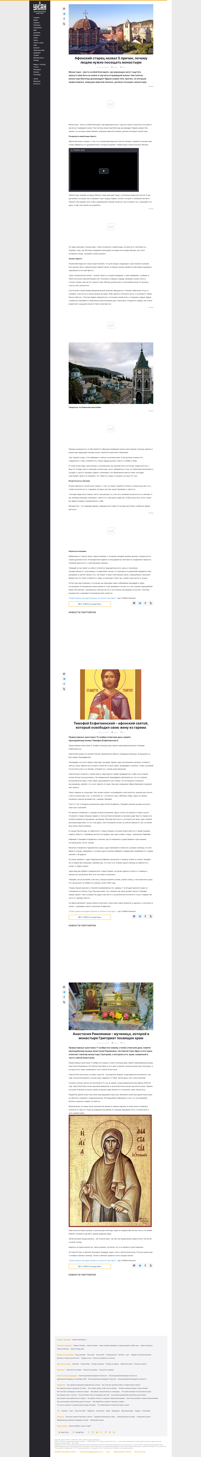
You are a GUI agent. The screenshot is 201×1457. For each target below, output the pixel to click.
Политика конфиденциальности (91, 1452)
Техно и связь (38, 43)
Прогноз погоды (63, 1364)
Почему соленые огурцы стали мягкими (133, 1388)
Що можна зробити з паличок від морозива (142, 1398)
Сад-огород (62, 1426)
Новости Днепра (63, 1349)
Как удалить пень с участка (67, 1395)
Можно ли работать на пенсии (104, 1358)
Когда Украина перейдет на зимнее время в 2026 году (119, 1345)
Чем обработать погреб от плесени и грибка (108, 1401)
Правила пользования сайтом (65, 1452)
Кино (71, 1411)
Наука (36, 40)
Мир (35, 30)
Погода (36, 60)
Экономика (38, 27)
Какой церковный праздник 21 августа (123, 1376)
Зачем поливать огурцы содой (80, 1426)
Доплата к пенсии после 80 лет (68, 1358)
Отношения (146, 1411)
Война (36, 20)
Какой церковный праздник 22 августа (102, 1379)
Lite (58, 1411)
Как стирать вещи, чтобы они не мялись (102, 1388)
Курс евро (91, 1355)
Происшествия (39, 50)
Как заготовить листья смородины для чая (94, 1395)
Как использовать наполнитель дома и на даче (74, 1401)
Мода (108, 1411)
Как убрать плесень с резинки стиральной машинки (106, 1398)
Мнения (36, 72)
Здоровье (37, 53)
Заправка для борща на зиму (104, 1417)
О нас (108, 1452)
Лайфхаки (61, 1385)
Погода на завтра (97, 1364)
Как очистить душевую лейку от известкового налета (121, 1385)
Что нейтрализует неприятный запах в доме (113, 1405)
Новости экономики (65, 1355)
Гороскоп (61, 1370)
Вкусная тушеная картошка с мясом (79, 1417)
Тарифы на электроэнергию (141, 1355)
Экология (37, 32)
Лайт (35, 45)
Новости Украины (64, 1345)
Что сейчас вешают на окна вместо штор (136, 1391)
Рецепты (65, 1411)
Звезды (137, 1411)
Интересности (39, 58)
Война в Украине (64, 1340)
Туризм (36, 55)
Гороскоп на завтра (90, 1370)
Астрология (100, 1411)
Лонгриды (37, 74)
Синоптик (75, 1364)
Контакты (37, 84)
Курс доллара (80, 1355)
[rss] (114, 1432)
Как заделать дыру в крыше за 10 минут (71, 1388)
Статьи (36, 67)
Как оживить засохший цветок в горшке (71, 1398)
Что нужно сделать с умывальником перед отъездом (76, 1405)
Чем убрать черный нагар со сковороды (105, 1391)
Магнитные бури (126, 1364)
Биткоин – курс (123, 1355)
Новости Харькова (77, 1349)
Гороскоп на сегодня (73, 1370)
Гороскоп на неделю (106, 1370)
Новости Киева (92, 1345)
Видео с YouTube (40, 64)
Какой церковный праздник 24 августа (93, 1376)
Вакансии (37, 81)
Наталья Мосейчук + (79, 1339)
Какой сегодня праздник (67, 1376)
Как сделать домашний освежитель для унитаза (128, 1395)
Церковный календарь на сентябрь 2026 (71, 1379)
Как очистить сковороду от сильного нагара (73, 1391)
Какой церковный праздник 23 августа (132, 1379)
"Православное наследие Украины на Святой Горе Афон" (92, 598)
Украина (36, 22)
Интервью (37, 69)
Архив (36, 79)
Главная (36, 17)
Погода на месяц (140, 1364)
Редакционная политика (122, 1452)
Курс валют (100, 1355)
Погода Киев (85, 1364)
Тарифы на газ (86, 1358)
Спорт (36, 38)
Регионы (37, 35)
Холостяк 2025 (80, 1411)
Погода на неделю (112, 1364)
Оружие (36, 48)
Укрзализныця (111, 1355)
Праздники (116, 1411)
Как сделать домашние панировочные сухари (83, 1385)
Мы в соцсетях (140, 1452)
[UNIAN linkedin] (97, 1432)
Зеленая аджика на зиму (126, 1417)
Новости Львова (79, 1345)
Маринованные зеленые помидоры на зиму (72, 1420)
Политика (37, 25)
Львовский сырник (143, 1417)
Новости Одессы (146, 1345)
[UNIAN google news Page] (101, 1432)
